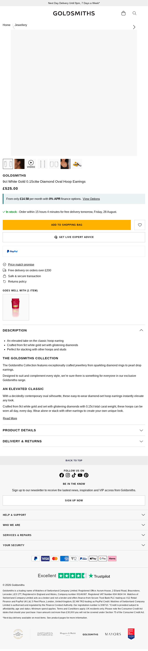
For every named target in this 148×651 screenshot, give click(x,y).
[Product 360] (31, 164)
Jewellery (21, 25)
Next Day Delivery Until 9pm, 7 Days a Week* (74, 3)
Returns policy (17, 281)
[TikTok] (74, 476)
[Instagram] (68, 476)
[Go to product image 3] (42, 164)
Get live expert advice (76, 237)
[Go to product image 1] (8, 164)
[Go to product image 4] (54, 164)
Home (6, 25)
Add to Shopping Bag (66, 224)
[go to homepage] (74, 13)
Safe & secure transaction (24, 276)
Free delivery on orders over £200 (29, 270)
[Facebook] (62, 476)
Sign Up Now (74, 500)
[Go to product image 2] (19, 164)
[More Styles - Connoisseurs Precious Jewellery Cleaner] (16, 307)
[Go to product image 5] (66, 164)
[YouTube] (80, 476)
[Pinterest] (86, 476)
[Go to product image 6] (77, 164)
